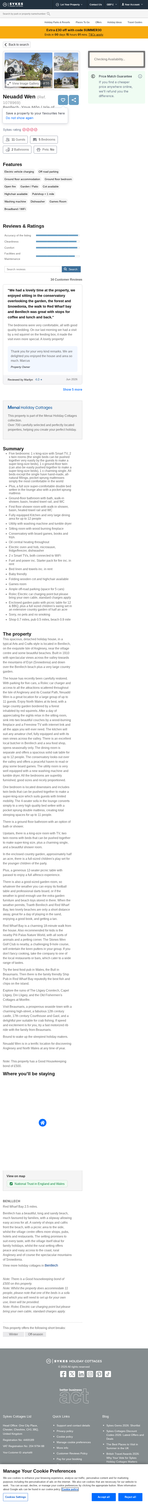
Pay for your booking (69, 1459)
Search (73, 269)
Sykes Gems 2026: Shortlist (123, 1425)
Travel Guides (135, 22)
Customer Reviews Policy (72, 1453)
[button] (11, 70)
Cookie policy (65, 1436)
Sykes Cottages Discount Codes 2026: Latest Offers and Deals (125, 1434)
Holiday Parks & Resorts (57, 22)
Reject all (130, 1497)
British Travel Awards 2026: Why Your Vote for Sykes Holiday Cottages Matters (123, 1457)
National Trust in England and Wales (40, 1183)
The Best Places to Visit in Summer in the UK (122, 1446)
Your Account (132, 4)
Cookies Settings (15, 1497)
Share (74, 100)
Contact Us (96, 4)
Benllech (51, 1265)
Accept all (104, 1497)
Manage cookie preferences (74, 1442)
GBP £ (110, 4)
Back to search (19, 44)
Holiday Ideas (114, 22)
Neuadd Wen (19, 97)
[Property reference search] (48, 14)
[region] (74, 1484)
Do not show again (19, 118)
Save (63, 100)
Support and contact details (73, 1425)
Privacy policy (65, 1431)
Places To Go (83, 22)
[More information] (140, 76)
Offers (98, 22)
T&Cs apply (95, 34)
